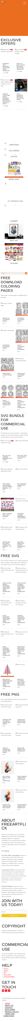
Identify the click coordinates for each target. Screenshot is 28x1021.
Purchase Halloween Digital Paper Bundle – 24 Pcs (7, 486)
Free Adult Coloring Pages (21, 375)
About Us (6, 968)
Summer (14, 221)
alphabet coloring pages (20, 320)
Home (7, 1003)
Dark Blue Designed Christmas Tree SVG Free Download (21, 650)
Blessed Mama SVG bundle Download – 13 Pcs (21, 544)
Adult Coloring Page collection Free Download (21, 404)
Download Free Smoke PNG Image (7, 806)
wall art (14, 240)
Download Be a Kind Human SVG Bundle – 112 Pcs (7, 544)
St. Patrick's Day (15, 201)
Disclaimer (10, 1009)
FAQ (5, 972)
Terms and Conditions (9, 976)
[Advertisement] (14, 21)
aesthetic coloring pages (6, 347)
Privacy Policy (7, 974)
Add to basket (21, 74)
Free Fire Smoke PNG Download (21, 749)
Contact (6, 970)
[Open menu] (24, 3)
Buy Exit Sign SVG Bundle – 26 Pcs (22, 457)
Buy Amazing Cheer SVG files (21, 485)
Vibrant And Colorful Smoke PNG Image (7, 722)
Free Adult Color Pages (7, 374)
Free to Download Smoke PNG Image (6, 750)
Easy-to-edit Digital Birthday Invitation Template (21, 66)
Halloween (14, 151)
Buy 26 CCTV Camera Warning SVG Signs (7, 457)
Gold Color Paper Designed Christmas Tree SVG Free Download (7, 587)
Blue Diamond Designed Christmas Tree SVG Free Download (6, 651)
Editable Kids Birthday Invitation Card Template (6, 67)
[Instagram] (9, 990)
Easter (14, 156)
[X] (6, 990)
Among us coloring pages (6, 320)
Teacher (14, 263)
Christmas (14, 145)
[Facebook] (3, 990)
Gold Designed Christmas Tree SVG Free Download (6, 619)
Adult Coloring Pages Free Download (7, 402)
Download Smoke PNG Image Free (21, 721)
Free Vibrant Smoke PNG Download (22, 778)
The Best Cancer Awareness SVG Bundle (21, 516)
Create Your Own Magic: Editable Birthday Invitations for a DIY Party (7, 98)
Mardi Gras (14, 179)
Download (6, 411)
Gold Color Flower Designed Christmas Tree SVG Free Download (21, 587)
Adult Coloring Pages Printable (20, 347)
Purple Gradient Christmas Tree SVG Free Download (21, 619)
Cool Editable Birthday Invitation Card (20, 96)
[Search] (26, 273)
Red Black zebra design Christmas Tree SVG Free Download (7, 683)
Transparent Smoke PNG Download (22, 806)
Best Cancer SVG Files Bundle (7, 515)
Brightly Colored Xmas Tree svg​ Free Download (21, 682)
